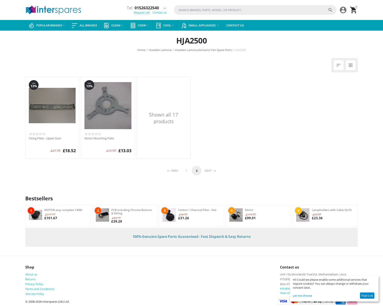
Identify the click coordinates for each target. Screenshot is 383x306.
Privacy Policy (34, 284)
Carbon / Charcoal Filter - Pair (197, 210)
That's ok (367, 296)
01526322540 (143, 8)
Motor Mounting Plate (99, 138)
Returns (30, 279)
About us (31, 274)
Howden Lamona (160, 50)
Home (141, 50)
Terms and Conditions (39, 289)
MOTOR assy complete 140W (63, 210)
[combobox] (255, 10)
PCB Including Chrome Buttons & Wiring (131, 211)
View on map (288, 293)
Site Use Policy (34, 294)
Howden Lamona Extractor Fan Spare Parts (203, 50)
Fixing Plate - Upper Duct (45, 138)
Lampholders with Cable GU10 (332, 210)
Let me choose (302, 296)
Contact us (159, 12)
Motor (249, 210)
